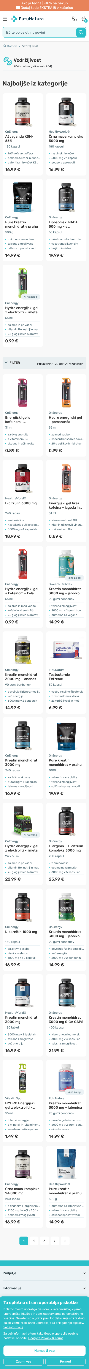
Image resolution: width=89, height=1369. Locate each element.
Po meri (65, 1361)
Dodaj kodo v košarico (47, 8)
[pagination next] (55, 1241)
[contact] (74, 18)
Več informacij (13, 1327)
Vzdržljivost (30, 46)
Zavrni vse (23, 1361)
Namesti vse (44, 1351)
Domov (12, 46)
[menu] (6, 18)
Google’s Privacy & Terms (45, 1338)
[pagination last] (65, 1241)
